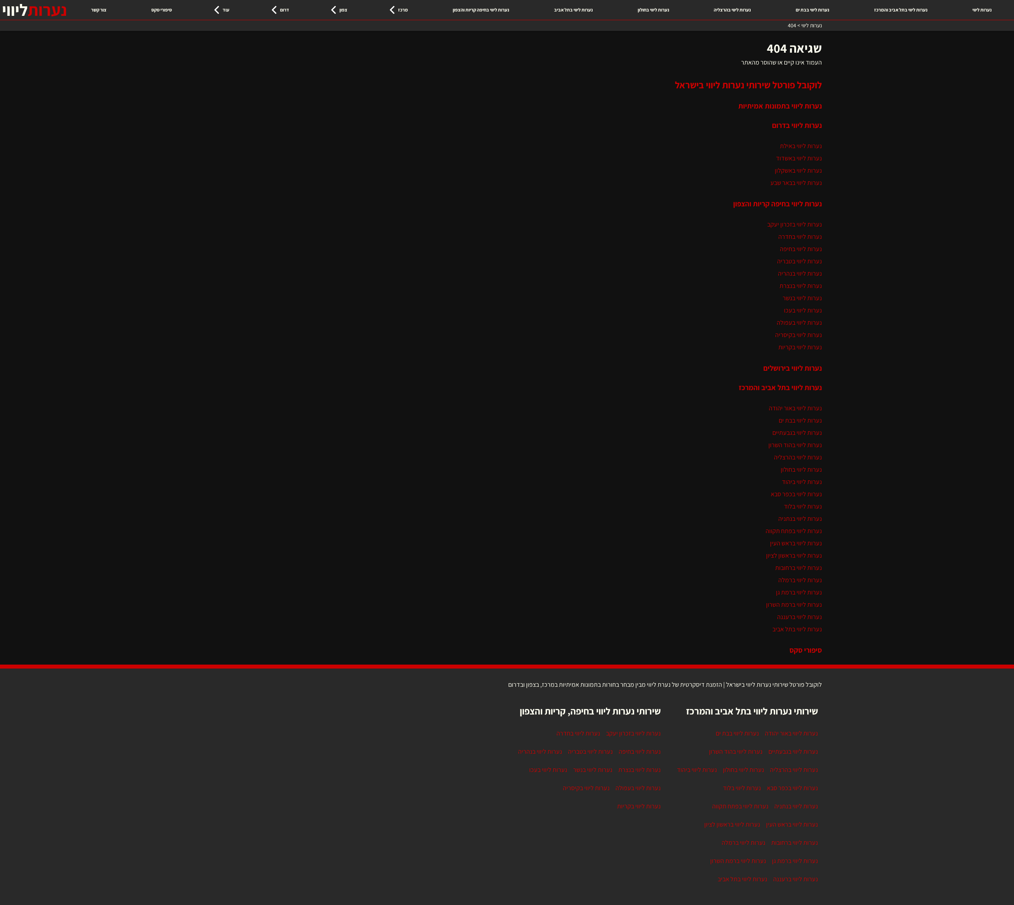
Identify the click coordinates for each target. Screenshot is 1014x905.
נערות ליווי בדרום (797, 125)
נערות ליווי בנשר (802, 298)
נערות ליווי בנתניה (800, 518)
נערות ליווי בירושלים (792, 368)
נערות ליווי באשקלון (798, 170)
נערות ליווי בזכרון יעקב (794, 224)
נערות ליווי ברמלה (800, 580)
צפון (343, 10)
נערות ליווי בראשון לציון (794, 555)
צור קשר (99, 10)
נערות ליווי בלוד (803, 506)
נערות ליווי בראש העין (796, 543)
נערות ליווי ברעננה (799, 617)
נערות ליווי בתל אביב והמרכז (901, 10)
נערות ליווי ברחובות (798, 568)
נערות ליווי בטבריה (799, 261)
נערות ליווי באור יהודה (795, 408)
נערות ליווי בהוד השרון (795, 445)
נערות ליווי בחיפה (801, 249)
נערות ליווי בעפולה (799, 322)
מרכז (403, 10)
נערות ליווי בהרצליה (732, 10)
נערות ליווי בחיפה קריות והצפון (481, 10)
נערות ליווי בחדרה (800, 236)
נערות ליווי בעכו (803, 310)
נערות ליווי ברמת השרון (794, 604)
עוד (226, 10)
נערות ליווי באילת (801, 146)
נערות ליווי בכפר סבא (796, 494)
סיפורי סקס (161, 10)
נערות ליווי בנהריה (800, 273)
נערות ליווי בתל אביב (573, 10)
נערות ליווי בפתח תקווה (794, 531)
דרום (284, 10)
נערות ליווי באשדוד (799, 158)
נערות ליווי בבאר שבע (796, 183)
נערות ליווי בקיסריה (798, 335)
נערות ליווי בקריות (800, 347)
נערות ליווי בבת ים (812, 10)
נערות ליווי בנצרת (801, 286)
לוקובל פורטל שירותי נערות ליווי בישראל (748, 84)
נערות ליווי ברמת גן (799, 592)
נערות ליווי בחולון (653, 10)
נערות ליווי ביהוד (802, 482)
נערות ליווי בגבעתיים (797, 433)
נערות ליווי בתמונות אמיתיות (780, 106)
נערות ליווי (982, 10)
